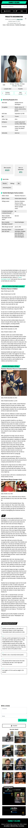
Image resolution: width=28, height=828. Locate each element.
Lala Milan (14, 808)
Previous (7, 93)
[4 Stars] (14, 86)
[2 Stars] (17, 84)
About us (3, 824)
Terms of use (16, 824)
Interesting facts (7, 187)
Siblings (12, 183)
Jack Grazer (8, 752)
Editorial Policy (14, 826)
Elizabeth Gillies (20, 779)
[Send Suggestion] (25, 18)
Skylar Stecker (8, 779)
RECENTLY (8, 11)
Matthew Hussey (7, 765)
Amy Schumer (20, 765)
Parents (5, 183)
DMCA (21, 824)
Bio (19, 183)
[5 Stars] (20, 86)
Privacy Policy (9, 824)
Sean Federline (20, 798)
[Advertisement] (14, 41)
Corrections (21, 826)
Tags (22, 11)
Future (8, 738)
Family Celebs (14, 2)
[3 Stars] (22, 84)
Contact (25, 824)
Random (15, 725)
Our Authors (7, 826)
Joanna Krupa (20, 738)
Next (20, 93)
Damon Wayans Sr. (8, 788)
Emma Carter (20, 19)
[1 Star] (12, 84)
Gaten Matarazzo (20, 752)
